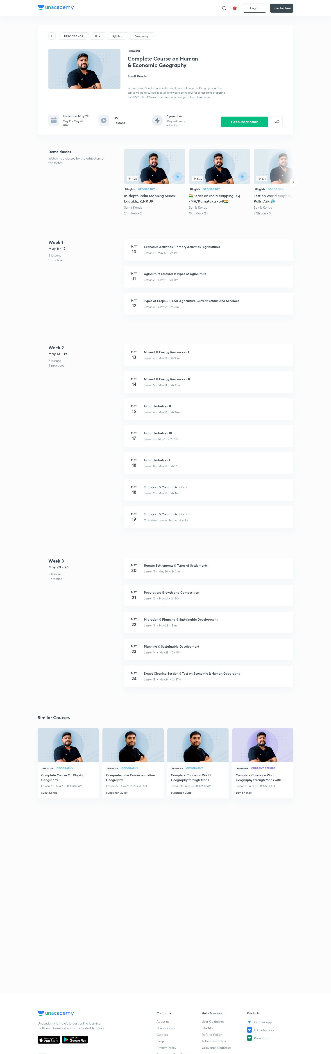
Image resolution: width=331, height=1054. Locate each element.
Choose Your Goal (106, 8)
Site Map (208, 1028)
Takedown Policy (214, 1041)
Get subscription (244, 121)
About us (162, 1021)
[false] (277, 122)
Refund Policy (212, 1034)
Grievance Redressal (216, 1047)
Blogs (160, 1041)
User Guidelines (213, 1021)
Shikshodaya (165, 1028)
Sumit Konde (133, 207)
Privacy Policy (166, 1047)
